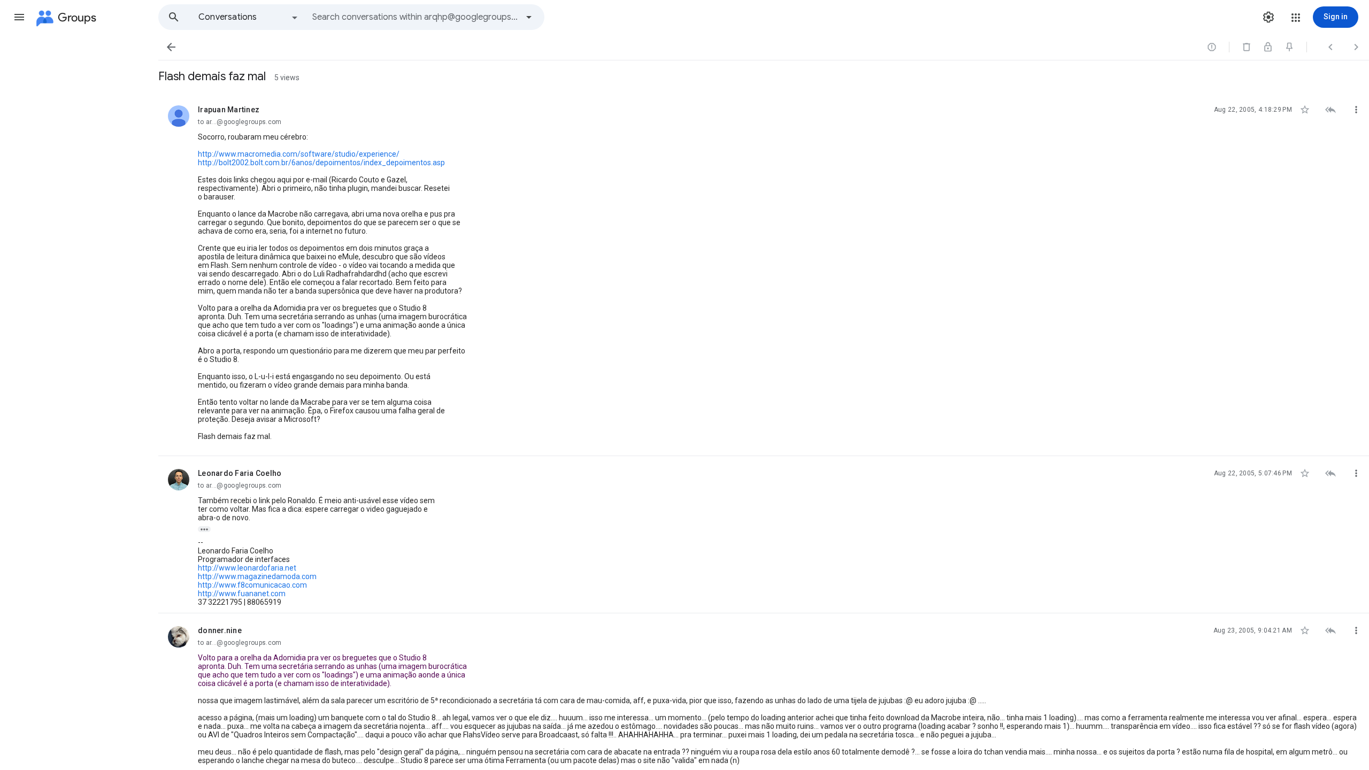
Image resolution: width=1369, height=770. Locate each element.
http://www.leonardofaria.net (247, 568)
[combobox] (415, 17)
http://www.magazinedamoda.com (257, 576)
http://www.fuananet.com (242, 593)
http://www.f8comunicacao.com (252, 585)
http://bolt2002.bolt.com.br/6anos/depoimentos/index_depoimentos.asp (321, 162)
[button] (19, 17)
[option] (248, 17)
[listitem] (763, 274)
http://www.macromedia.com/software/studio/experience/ (298, 154)
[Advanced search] (529, 17)
